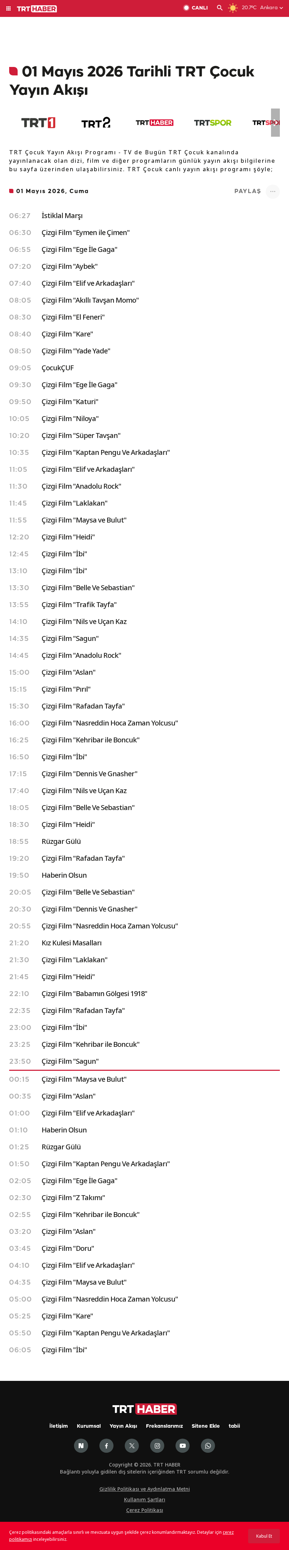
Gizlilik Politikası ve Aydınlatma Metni (144, 1489)
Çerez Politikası (144, 1510)
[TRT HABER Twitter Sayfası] (132, 1446)
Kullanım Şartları (144, 1499)
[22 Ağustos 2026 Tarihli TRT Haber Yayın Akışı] (154, 123)
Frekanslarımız (164, 1426)
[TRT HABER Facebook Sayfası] (106, 1446)
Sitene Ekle (206, 1426)
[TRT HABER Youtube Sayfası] (183, 1446)
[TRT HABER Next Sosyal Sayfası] (81, 1446)
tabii (234, 1426)
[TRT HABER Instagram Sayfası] (157, 1446)
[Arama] (220, 8)
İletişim (58, 1426)
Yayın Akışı (123, 1426)
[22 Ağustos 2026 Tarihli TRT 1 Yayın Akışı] (38, 123)
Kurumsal (89, 1426)
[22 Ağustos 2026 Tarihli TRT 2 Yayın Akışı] (96, 123)
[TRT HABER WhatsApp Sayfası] (208, 1446)
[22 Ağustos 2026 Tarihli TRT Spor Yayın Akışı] (213, 123)
